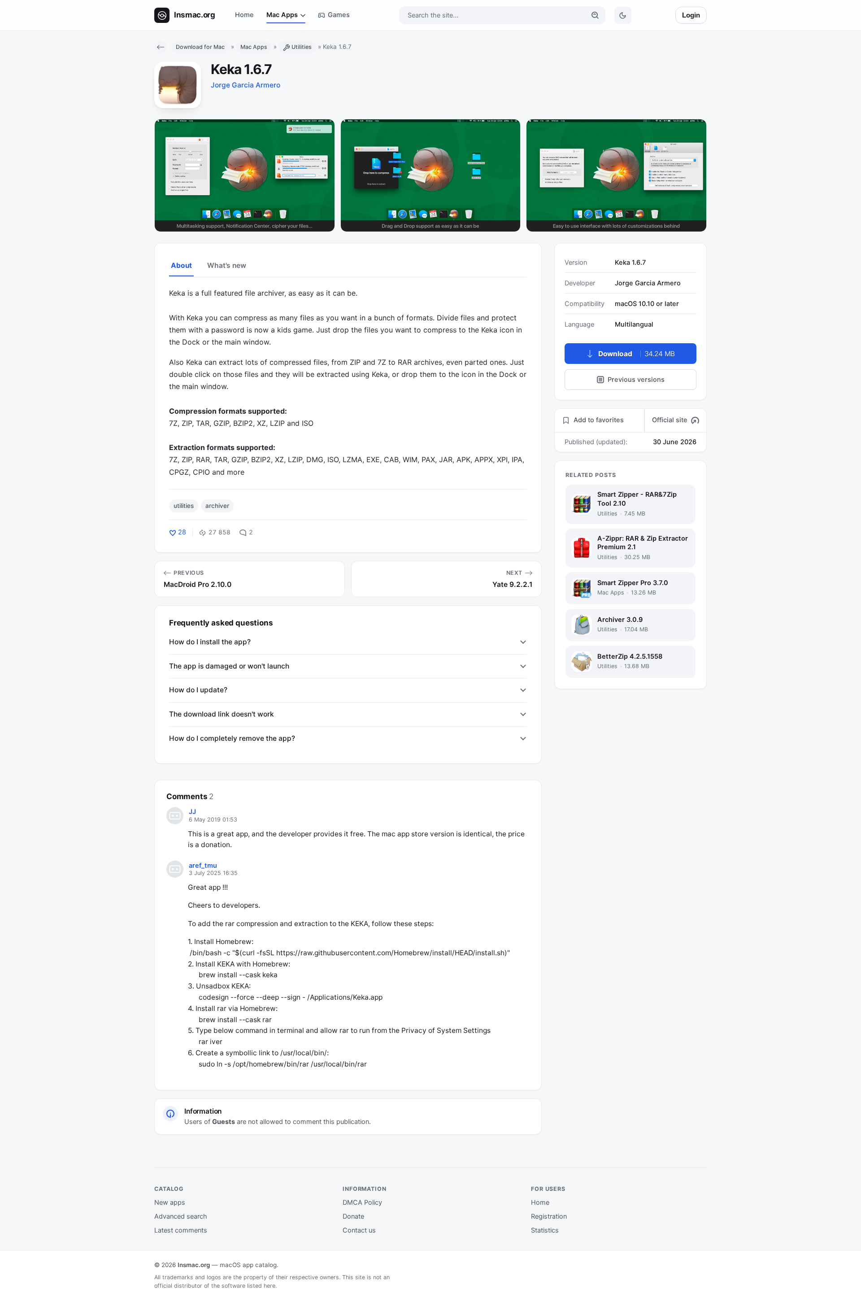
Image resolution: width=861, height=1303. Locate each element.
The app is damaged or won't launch (229, 666)
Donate (353, 1216)
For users (548, 1188)
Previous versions (636, 380)
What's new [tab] (226, 265)
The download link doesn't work (221, 714)
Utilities (301, 47)
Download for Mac (200, 47)
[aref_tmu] (174, 869)
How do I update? (198, 690)
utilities (184, 505)
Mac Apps (282, 15)
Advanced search (180, 1216)
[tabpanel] (348, 382)
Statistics (545, 1230)
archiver (217, 505)
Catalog (169, 1188)
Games (339, 15)
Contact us (359, 1230)
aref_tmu (203, 865)
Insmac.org (194, 1264)
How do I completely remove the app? (232, 738)
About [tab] (181, 265)
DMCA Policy (362, 1202)
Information (365, 1188)
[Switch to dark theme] (622, 15)
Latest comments (180, 1230)
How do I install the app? (210, 642)
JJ (192, 812)
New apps (169, 1202)
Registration (549, 1216)
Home (244, 15)
